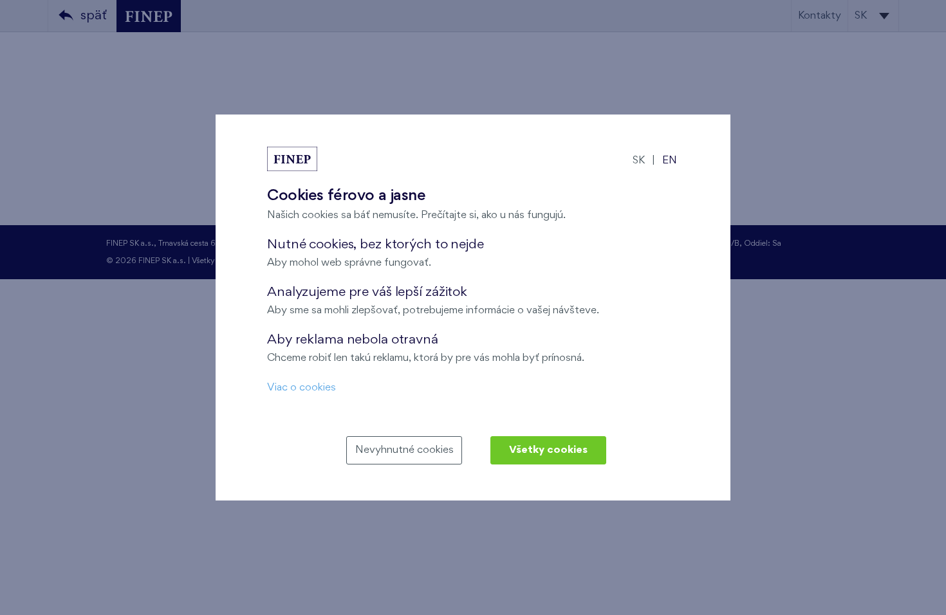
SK (639, 160)
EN (669, 160)
